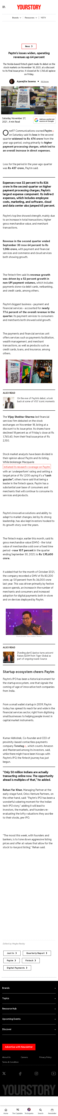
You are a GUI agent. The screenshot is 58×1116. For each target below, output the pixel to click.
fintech (29, 960)
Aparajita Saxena (26, 81)
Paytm (10, 960)
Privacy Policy (45, 1057)
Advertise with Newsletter (19, 1046)
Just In (10, 953)
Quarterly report (35, 953)
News (27, 46)
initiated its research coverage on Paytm (27, 467)
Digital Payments (16, 968)
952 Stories (45, 81)
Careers (24, 1057)
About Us (6, 1057)
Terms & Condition (10, 1062)
